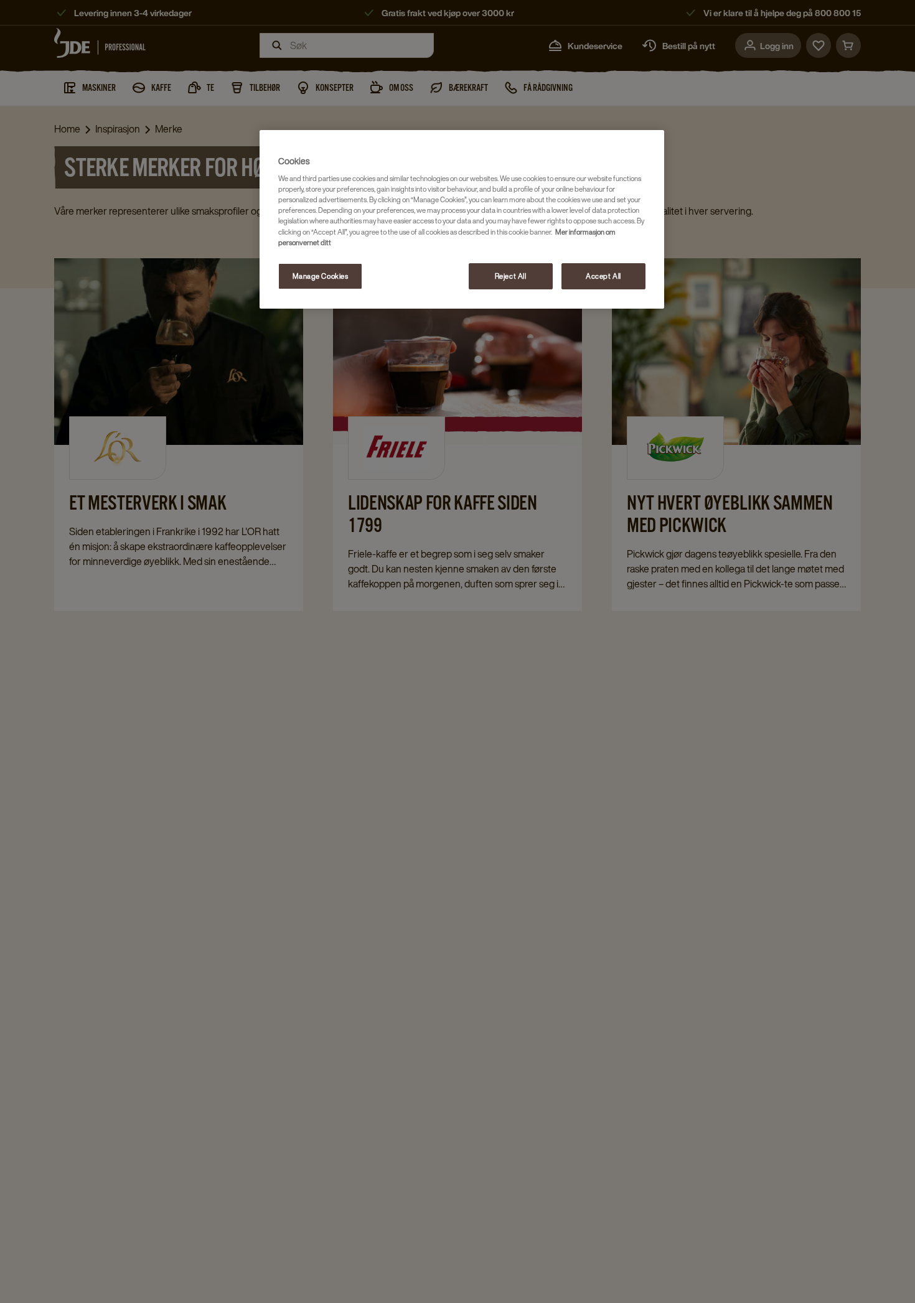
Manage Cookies (321, 276)
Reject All (511, 276)
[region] (462, 219)
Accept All (603, 276)
